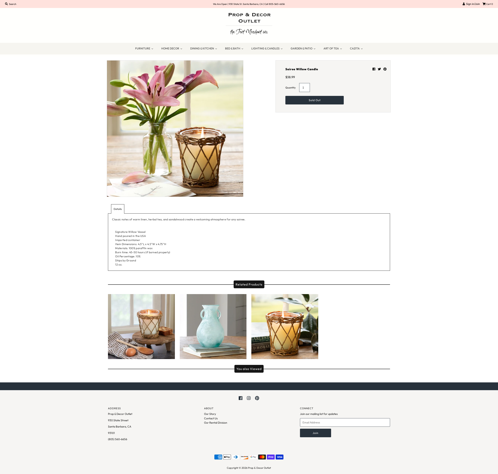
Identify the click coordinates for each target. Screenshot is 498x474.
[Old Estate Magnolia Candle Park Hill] (284, 325)
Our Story (210, 414)
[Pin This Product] (385, 69)
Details (118, 208)
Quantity (290, 87)
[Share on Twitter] (379, 69)
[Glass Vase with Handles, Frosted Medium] (213, 325)
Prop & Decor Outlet (259, 467)
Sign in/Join (472, 4)
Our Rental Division (215, 422)
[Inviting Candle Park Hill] (141, 325)
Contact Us (211, 418)
